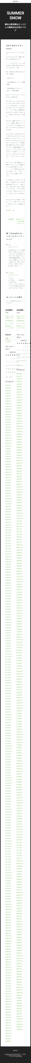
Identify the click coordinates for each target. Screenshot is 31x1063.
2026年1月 (8, 403)
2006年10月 (8, 1004)
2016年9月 (8, 691)
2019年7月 (8, 601)
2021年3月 (8, 548)
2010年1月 (8, 901)
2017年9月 (8, 659)
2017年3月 (8, 675)
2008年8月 (8, 946)
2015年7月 (8, 727)
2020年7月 (8, 569)
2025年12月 (8, 406)
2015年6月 (8, 730)
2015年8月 (8, 725)
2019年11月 (8, 591)
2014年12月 (8, 746)
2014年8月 (8, 756)
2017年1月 (8, 680)
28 (10, 372)
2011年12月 (8, 841)
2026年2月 (8, 401)
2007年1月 (8, 996)
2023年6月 (8, 483)
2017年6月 (8, 667)
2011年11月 (8, 843)
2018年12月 (8, 619)
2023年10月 (8, 475)
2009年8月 (8, 914)
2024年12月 (8, 438)
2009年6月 (8, 920)
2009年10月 (8, 909)
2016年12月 (8, 683)
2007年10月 (8, 972)
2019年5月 (8, 606)
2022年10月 (8, 504)
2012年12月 (8, 809)
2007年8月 (8, 978)
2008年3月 (8, 959)
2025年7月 (8, 419)
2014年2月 (8, 772)
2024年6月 (8, 454)
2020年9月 (8, 564)
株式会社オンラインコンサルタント (9, 327)
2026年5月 (8, 393)
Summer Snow (15, 15)
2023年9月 (8, 477)
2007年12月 (8, 967)
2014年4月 (8, 767)
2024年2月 (8, 464)
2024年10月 (8, 443)
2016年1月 (8, 712)
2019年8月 (8, 598)
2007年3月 (8, 991)
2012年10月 (8, 814)
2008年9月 (8, 943)
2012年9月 (8, 817)
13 (8, 365)
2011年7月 (8, 854)
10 (28, 350)
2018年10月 (8, 625)
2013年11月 (8, 780)
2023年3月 (8, 490)
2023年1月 (8, 496)
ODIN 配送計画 (9, 320)
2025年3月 (8, 430)
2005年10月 (8, 1036)
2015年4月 (8, 735)
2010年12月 (8, 872)
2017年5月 (8, 670)
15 (12, 365)
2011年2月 (8, 867)
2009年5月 (8, 922)
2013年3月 (8, 801)
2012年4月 (8, 830)
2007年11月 (8, 970)
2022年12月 (8, 498)
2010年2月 (8, 899)
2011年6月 (8, 857)
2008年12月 (8, 936)
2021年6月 (8, 540)
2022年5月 (8, 514)
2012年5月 (8, 828)
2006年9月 (8, 1007)
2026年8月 (8, 385)
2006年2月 (8, 1025)
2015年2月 (8, 741)
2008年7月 (8, 949)
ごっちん (11, 273)
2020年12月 (8, 556)
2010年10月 (8, 878)
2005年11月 (8, 1033)
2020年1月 (8, 585)
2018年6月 (8, 635)
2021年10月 (8, 530)
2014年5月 (8, 764)
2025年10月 (8, 411)
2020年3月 (8, 580)
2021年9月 (8, 533)
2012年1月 (8, 838)
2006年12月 (8, 999)
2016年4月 (8, 704)
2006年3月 (8, 1022)
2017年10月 (8, 656)
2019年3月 (8, 612)
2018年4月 (8, 641)
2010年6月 (8, 888)
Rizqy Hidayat (18, 1056)
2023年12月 (8, 469)
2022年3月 (8, 519)
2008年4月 (8, 957)
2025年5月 (8, 425)
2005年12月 (8, 1030)
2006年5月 (8, 1017)
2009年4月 (8, 925)
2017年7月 (8, 664)
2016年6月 (8, 698)
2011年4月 (8, 862)
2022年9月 (8, 506)
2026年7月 (8, 388)
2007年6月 (8, 983)
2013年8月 (8, 788)
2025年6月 (8, 422)
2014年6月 (8, 762)
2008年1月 (8, 965)
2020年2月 (8, 583)
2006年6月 (8, 1015)
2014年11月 (8, 749)
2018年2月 (8, 646)
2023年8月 (8, 480)
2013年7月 (8, 791)
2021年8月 (8, 535)
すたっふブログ (9, 323)
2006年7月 (8, 1012)
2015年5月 (8, 733)
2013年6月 (8, 793)
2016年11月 (8, 685)
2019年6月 (8, 604)
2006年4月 (8, 1020)
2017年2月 (8, 677)
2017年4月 (8, 672)
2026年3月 (8, 398)
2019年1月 (8, 617)
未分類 (9, 210)
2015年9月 (8, 722)
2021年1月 (8, 554)
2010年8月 (8, 883)
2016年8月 (8, 693)
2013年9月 (8, 785)
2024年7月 (8, 451)
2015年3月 (8, 738)
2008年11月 (8, 938)
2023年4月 (8, 488)
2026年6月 (8, 390)
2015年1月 (8, 743)
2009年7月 (8, 917)
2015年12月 (8, 714)
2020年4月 (8, 577)
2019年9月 (8, 596)
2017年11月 (8, 654)
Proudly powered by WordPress (13, 1054)
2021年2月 (8, 551)
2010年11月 (8, 875)
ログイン (21, 301)
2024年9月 (8, 446)
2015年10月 (8, 720)
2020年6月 (8, 572)
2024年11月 (8, 440)
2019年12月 (8, 588)
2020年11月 (8, 559)
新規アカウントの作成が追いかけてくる (20, 222)
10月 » (10, 377)
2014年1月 (8, 775)
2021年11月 (8, 527)
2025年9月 (8, 414)
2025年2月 (8, 432)
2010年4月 (8, 893)
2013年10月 (8, 783)
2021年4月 (8, 546)
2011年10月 (8, 846)
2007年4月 (8, 988)
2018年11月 (8, 622)
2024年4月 (8, 459)
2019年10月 (8, 593)
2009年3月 (8, 928)
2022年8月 (8, 509)
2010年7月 (8, 886)
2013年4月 (8, 799)
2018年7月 (8, 633)
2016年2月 (8, 709)
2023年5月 (8, 485)
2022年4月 (8, 517)
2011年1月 (8, 870)
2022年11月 (8, 501)
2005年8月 (8, 1041)
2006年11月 (8, 1001)
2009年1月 (8, 933)
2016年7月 (8, 696)
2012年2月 (8, 835)
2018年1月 (8, 648)
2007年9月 (8, 975)
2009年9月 (8, 912)
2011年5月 (8, 859)
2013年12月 (8, 778)
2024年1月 (8, 467)
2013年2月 (8, 804)
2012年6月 (8, 825)
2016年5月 (8, 701)
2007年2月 (8, 994)
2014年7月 (8, 759)
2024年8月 (8, 448)
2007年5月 (8, 986)
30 (14, 372)
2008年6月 (8, 951)
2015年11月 (8, 717)
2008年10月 (8, 941)
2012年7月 (8, 822)
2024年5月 (8, 456)
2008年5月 (8, 954)
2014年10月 (8, 751)
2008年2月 (8, 962)
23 (14, 369)
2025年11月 (8, 409)
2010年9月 (8, 880)
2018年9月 (8, 627)
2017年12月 (8, 651)
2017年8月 (8, 662)
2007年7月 (8, 980)
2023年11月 (8, 472)
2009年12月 (8, 904)
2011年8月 (8, 851)
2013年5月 (8, 796)
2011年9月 (8, 849)
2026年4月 (8, 396)
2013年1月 (8, 806)
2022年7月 (8, 511)
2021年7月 (8, 538)
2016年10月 (8, 688)
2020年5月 (8, 575)
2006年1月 (8, 1028)
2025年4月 (8, 427)
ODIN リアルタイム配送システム (9, 317)
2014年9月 (8, 754)
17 (28, 353)
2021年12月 (8, 525)
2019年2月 (8, 614)
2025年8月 (8, 417)
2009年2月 (8, 930)
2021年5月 (8, 543)
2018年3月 (8, 643)
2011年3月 (8, 864)
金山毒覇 (10, 219)
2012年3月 (8, 833)
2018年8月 (8, 630)
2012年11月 (8, 812)
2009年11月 (8, 907)
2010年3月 (8, 896)
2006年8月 (8, 1009)
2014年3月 (8, 770)
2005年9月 (8, 1038)
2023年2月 (8, 493)
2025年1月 (8, 435)
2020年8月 (8, 567)
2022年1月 (8, 522)
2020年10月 (8, 562)
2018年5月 (8, 638)
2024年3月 (8, 461)
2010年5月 (8, 891)
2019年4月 (8, 609)
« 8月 (6, 377)
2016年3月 (8, 706)
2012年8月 (8, 820)
